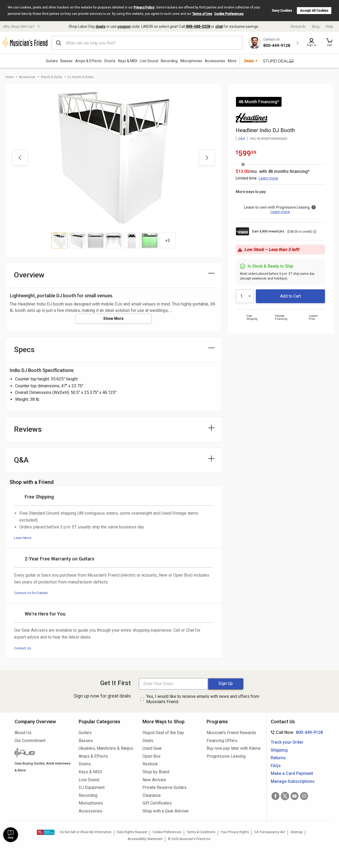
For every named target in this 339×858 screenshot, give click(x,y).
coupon (124, 26)
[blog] (43, 753)
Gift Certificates (157, 803)
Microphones (191, 61)
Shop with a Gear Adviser (165, 811)
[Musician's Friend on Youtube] (294, 796)
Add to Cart (290, 296)
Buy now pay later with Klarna (233, 748)
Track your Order (287, 742)
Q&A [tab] (21, 460)
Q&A (241, 139)
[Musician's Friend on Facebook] (275, 796)
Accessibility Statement (145, 839)
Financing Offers (222, 740)
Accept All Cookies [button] (314, 10)
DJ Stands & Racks (80, 77)
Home (10, 77)
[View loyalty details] (314, 232)
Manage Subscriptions (293, 781)
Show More (113, 318)
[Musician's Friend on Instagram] (304, 796)
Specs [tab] (24, 349)
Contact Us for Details (31, 593)
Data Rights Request (132, 832)
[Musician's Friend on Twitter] (285, 796)
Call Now (295, 732)
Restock (150, 763)
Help (329, 26)
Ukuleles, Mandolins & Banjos (106, 748)
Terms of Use (202, 14)
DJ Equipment (92, 787)
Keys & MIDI (127, 61)
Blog (315, 26)
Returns (278, 757)
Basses (66, 61)
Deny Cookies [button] (282, 10)
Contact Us (22, 648)
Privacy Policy (144, 7)
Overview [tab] (29, 275)
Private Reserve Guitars (164, 787)
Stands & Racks (51, 77)
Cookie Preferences (229, 14)
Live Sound (149, 61)
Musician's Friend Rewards (231, 732)
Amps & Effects (88, 61)
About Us (23, 732)
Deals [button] (249, 61)
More (232, 61)
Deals (147, 740)
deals (100, 26)
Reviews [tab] (28, 429)
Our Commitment (30, 740)
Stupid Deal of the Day (163, 732)
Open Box (151, 756)
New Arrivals (154, 779)
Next (207, 158)
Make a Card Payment (292, 773)
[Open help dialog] (10, 834)
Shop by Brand (155, 771)
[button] (329, 43)
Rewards (298, 26)
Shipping (279, 750)
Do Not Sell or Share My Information (85, 832)
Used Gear (152, 748)
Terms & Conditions (201, 832)
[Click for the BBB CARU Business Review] (46, 832)
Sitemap (296, 832)
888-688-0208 (198, 26)
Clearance (151, 795)
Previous (20, 158)
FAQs (276, 765)
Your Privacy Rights (235, 832)
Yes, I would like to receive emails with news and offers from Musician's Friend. (202, 699)
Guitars (52, 61)
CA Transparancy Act (269, 832)
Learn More (22, 538)
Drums (109, 61)
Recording (169, 61)
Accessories (215, 61)
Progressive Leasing (226, 756)
